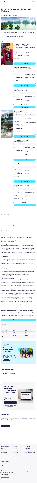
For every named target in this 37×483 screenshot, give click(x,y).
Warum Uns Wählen (4, 452)
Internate (14, 449)
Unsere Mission (3, 448)
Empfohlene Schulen (28, 448)
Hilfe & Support (3, 462)
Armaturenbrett (3, 464)
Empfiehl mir (15, 448)
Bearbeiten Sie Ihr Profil (5, 461)
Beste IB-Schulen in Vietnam (6, 440)
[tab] (15, 48)
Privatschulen (15, 453)
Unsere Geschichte (4, 449)
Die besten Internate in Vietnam (24, 440)
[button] (34, 1)
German (24, 470)
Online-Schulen (15, 452)
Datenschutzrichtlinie (4, 474)
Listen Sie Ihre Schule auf (5, 460)
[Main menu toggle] (2, 1)
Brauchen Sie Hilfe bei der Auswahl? (8, 350)
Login (26, 455)
